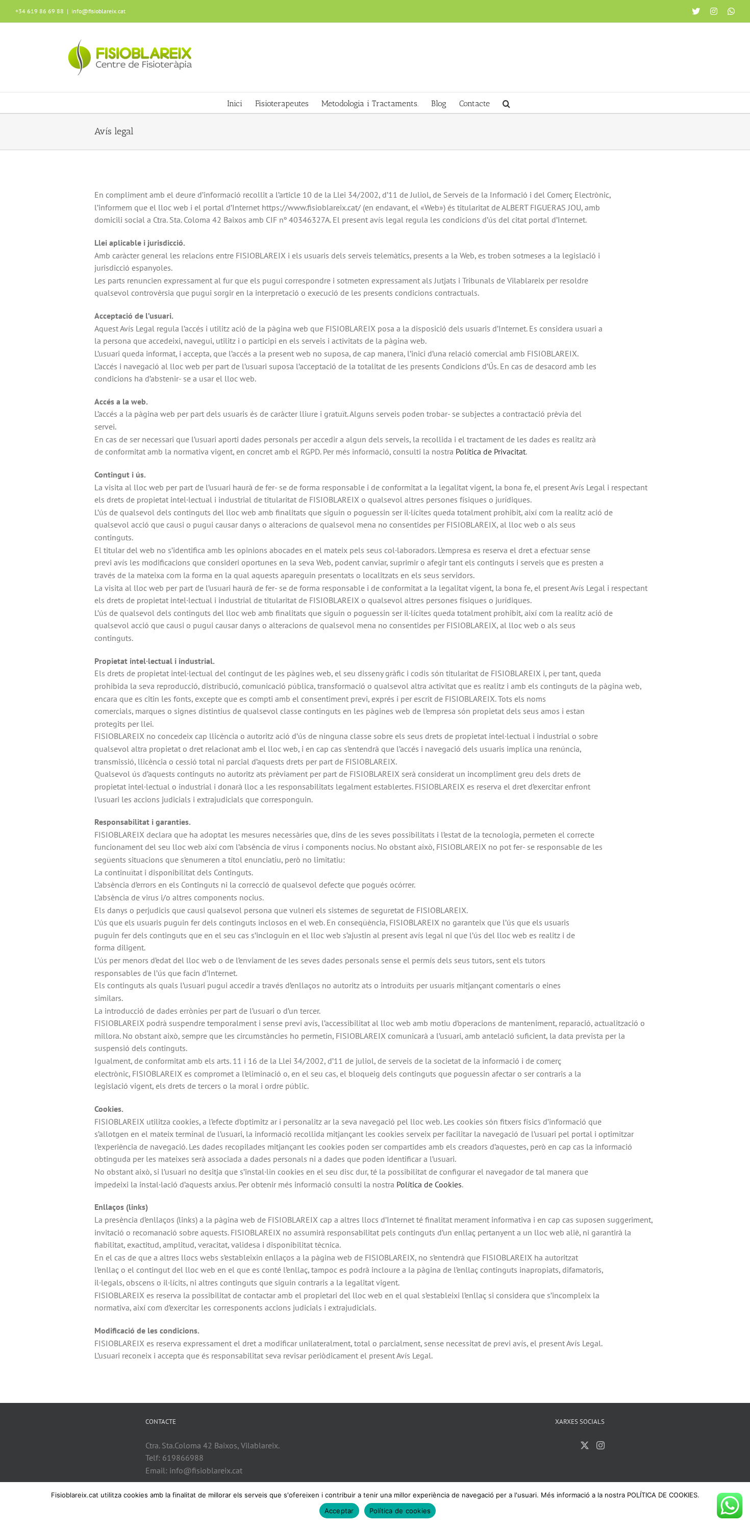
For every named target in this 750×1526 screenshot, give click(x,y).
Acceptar (339, 1511)
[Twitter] (585, 1445)
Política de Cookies (429, 1184)
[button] (506, 102)
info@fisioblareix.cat (98, 11)
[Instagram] (600, 1445)
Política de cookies (400, 1511)
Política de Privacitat (491, 451)
